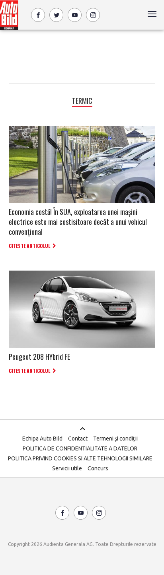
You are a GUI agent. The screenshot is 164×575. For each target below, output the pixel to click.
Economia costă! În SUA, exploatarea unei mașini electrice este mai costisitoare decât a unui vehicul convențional (78, 222)
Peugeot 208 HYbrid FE (39, 356)
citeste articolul (29, 245)
